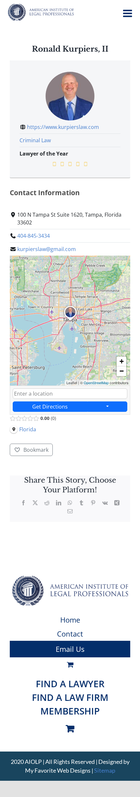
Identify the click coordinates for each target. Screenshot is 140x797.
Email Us (70, 649)
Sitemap (104, 770)
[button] (121, 361)
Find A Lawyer (70, 683)
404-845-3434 (33, 235)
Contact (70, 634)
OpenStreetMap (96, 382)
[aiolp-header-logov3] (70, 578)
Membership (70, 711)
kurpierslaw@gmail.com (46, 249)
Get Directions (50, 406)
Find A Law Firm (70, 697)
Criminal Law (35, 140)
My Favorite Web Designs (58, 770)
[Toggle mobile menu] (128, 13)
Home (70, 620)
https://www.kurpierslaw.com (63, 127)
